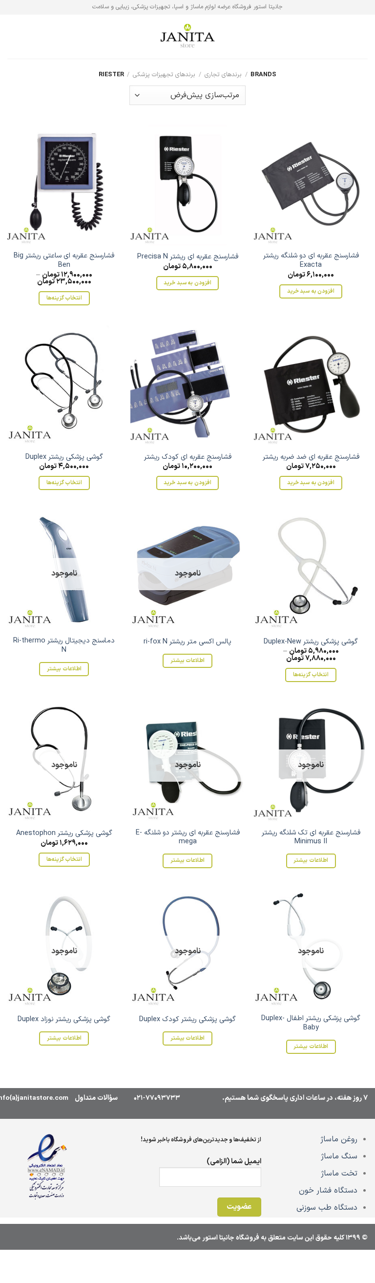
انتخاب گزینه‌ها (64, 298)
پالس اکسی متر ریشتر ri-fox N (187, 642)
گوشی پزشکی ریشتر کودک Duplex (187, 1020)
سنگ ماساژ (339, 1156)
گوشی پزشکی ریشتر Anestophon (64, 833)
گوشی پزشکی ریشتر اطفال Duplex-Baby (310, 1023)
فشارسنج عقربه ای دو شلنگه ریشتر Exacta (311, 261)
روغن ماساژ (338, 1139)
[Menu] (362, 36)
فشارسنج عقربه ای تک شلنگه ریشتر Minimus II (311, 838)
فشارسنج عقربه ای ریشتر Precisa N (187, 257)
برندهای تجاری (223, 74)
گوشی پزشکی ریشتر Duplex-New (311, 642)
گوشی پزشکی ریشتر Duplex (64, 457)
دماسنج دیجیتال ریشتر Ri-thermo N (64, 646)
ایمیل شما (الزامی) (234, 1161)
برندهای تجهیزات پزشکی (164, 74)
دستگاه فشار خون (328, 1191)
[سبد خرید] (12, 36)
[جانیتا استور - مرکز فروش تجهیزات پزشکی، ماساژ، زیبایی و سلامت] (187, 36)
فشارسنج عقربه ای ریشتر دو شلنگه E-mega (187, 838)
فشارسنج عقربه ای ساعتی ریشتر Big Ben (64, 261)
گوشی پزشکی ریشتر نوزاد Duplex (64, 1020)
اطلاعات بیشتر (187, 660)
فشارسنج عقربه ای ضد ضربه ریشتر (311, 457)
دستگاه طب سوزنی (326, 1208)
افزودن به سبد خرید (310, 291)
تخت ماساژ (339, 1173)
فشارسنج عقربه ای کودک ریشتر (187, 457)
